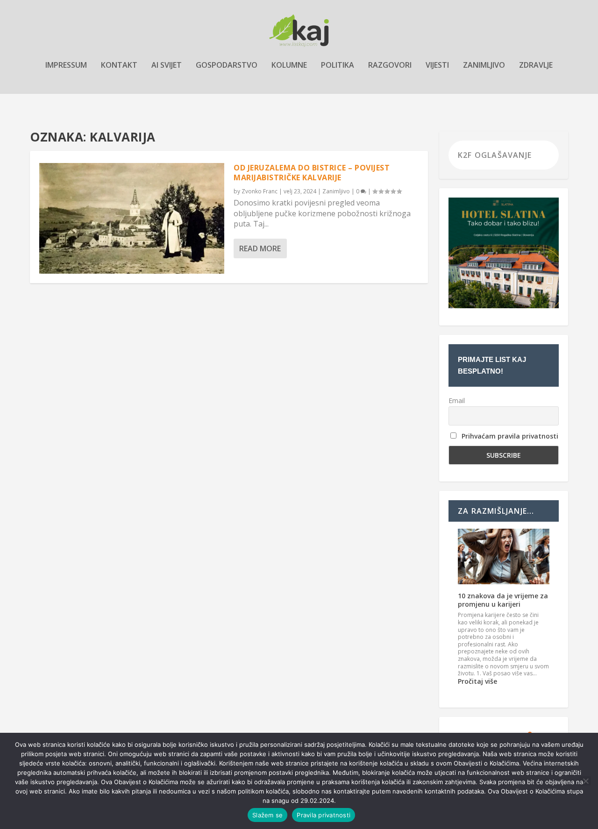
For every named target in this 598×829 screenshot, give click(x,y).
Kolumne (289, 65)
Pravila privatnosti (323, 815)
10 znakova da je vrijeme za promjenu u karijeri (503, 600)
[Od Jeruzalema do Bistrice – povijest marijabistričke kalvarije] (131, 218)
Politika (337, 65)
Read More (260, 248)
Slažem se (267, 815)
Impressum (66, 65)
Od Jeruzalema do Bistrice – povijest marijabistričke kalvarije (312, 173)
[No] (585, 781)
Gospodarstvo (226, 65)
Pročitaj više (477, 681)
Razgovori (390, 65)
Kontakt (119, 65)
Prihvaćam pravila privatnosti (510, 436)
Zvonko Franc (260, 191)
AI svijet (166, 65)
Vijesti (437, 65)
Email (456, 400)
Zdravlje (536, 65)
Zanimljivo (484, 65)
